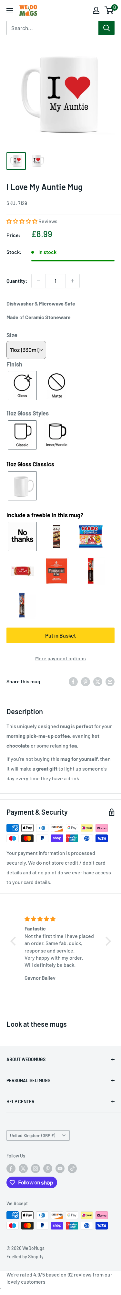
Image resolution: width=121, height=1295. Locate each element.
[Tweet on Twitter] (97, 681)
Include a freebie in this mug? (44, 515)
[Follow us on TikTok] (72, 1168)
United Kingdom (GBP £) (32, 1135)
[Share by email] (110, 681)
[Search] (106, 28)
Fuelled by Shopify (25, 1256)
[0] (109, 10)
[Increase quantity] (72, 281)
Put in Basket (60, 635)
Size (11, 335)
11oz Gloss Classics (30, 464)
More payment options (60, 658)
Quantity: (16, 281)
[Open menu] (9, 10)
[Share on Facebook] (73, 681)
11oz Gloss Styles (27, 413)
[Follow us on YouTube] (60, 1168)
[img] (62, 918)
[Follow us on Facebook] (10, 1168)
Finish (14, 364)
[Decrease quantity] (38, 281)
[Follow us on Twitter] (23, 1168)
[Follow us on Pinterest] (47, 1168)
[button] (22, 221)
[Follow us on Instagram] (35, 1168)
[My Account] (96, 10)
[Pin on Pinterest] (85, 681)
